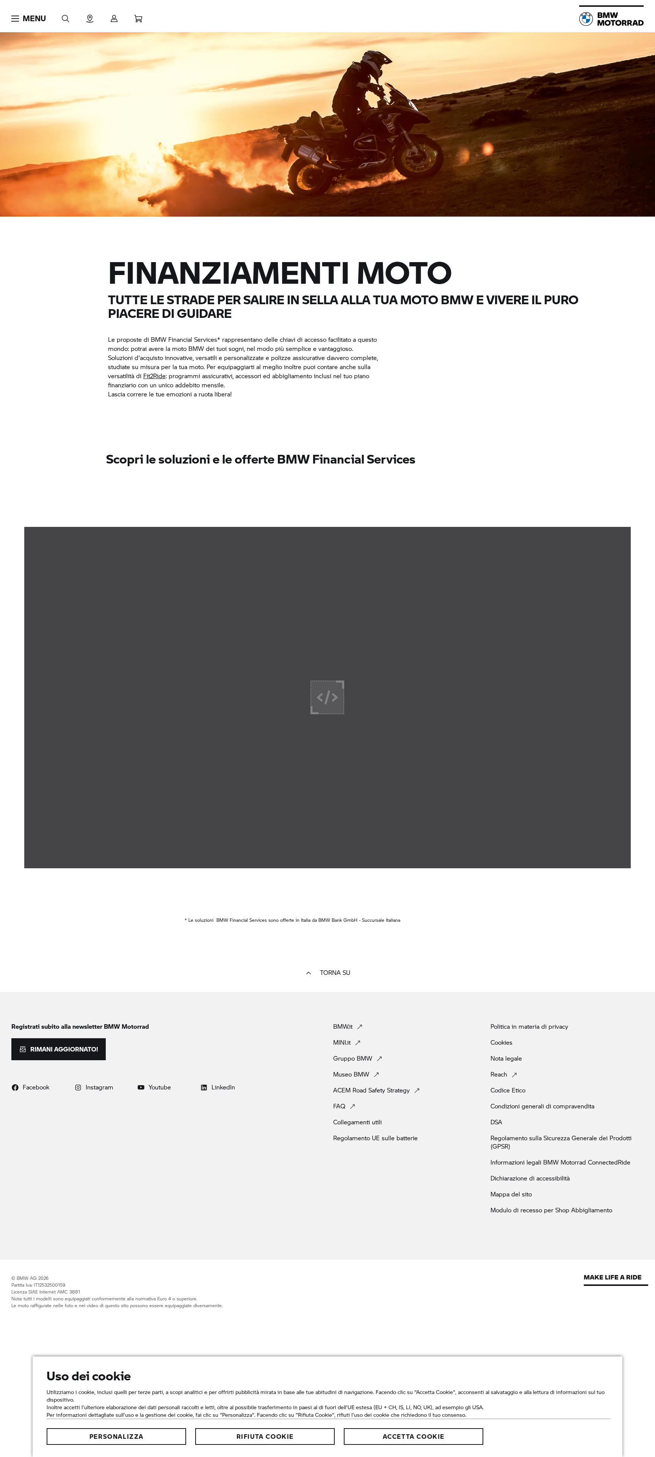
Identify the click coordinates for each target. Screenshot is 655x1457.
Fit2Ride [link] (154, 375)
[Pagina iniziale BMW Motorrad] (611, 19)
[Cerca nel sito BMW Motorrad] (65, 16)
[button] (28, 18)
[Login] (114, 16)
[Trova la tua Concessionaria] (89, 16)
